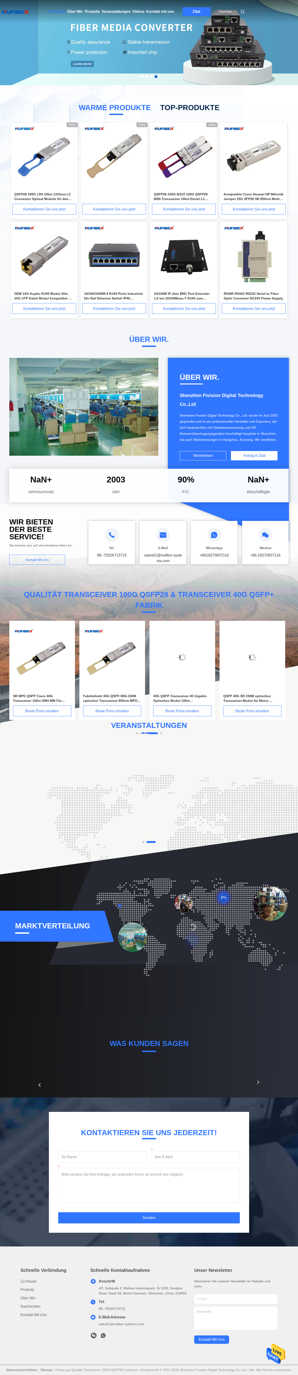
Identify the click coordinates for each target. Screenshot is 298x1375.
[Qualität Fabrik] (114, 157)
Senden (149, 1218)
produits (27, 1290)
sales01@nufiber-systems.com (121, 1324)
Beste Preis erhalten (42, 711)
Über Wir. (75, 12)
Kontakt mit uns (160, 12)
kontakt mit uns (212, 1339)
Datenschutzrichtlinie (21, 1370)
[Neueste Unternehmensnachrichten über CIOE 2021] (77, 790)
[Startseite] (16, 12)
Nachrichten (30, 1306)
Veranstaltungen (116, 12)
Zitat (196, 12)
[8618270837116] (103, 1337)
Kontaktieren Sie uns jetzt (44, 209)
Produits (92, 12)
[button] (39, 1085)
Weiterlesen (203, 456)
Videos (138, 12)
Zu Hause (56, 12)
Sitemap (46, 1370)
